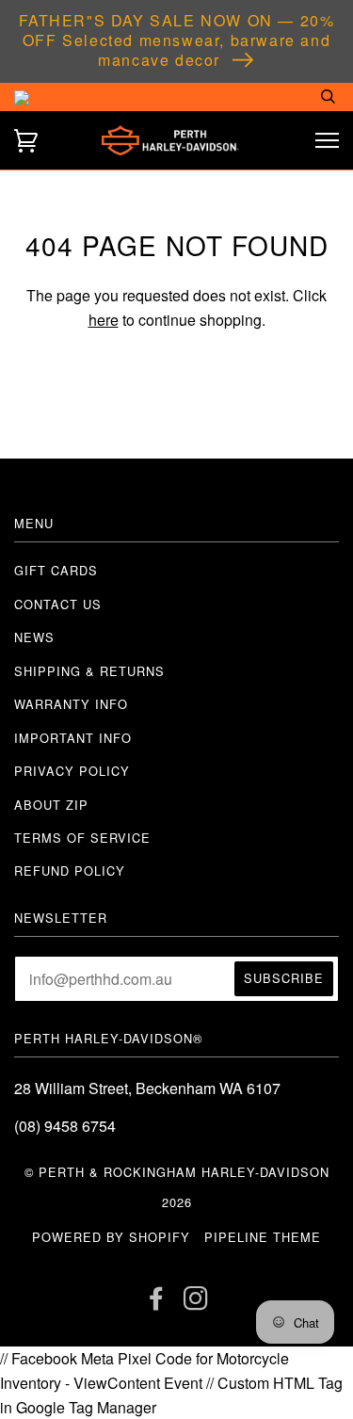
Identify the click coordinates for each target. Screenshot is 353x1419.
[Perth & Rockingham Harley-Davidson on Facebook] (156, 1303)
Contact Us (58, 604)
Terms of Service (82, 838)
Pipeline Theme (262, 1237)
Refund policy (69, 870)
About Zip (51, 805)
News (34, 637)
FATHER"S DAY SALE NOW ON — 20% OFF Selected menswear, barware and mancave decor (177, 40)
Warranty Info (71, 704)
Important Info (73, 738)
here (103, 320)
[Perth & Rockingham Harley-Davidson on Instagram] (196, 1303)
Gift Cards (56, 570)
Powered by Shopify (111, 1237)
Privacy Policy (72, 771)
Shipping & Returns (89, 671)
